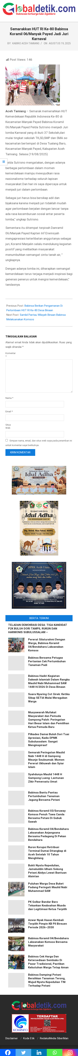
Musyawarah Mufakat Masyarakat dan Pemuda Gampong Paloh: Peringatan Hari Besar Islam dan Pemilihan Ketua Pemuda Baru (48, 720)
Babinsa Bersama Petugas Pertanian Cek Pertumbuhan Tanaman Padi (47, 661)
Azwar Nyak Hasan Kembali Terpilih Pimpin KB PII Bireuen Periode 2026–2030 (47, 923)
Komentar (10, 355)
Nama (9, 398)
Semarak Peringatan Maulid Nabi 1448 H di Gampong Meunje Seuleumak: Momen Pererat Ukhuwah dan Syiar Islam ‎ (46, 760)
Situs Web (8, 426)
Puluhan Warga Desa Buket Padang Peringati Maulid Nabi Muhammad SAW (47, 887)
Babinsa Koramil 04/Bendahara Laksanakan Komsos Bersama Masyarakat (48, 942)
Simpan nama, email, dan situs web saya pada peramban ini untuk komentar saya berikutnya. (38, 443)
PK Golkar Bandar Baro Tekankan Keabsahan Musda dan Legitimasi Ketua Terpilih (47, 905)
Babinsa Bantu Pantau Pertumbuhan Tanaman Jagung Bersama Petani (44, 796)
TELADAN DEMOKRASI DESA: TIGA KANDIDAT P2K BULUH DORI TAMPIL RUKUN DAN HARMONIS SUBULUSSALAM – (37, 628)
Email (9, 411)
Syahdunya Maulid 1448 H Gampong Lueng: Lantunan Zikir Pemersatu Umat (46, 778)
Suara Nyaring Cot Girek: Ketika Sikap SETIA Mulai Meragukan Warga (49, 698)
